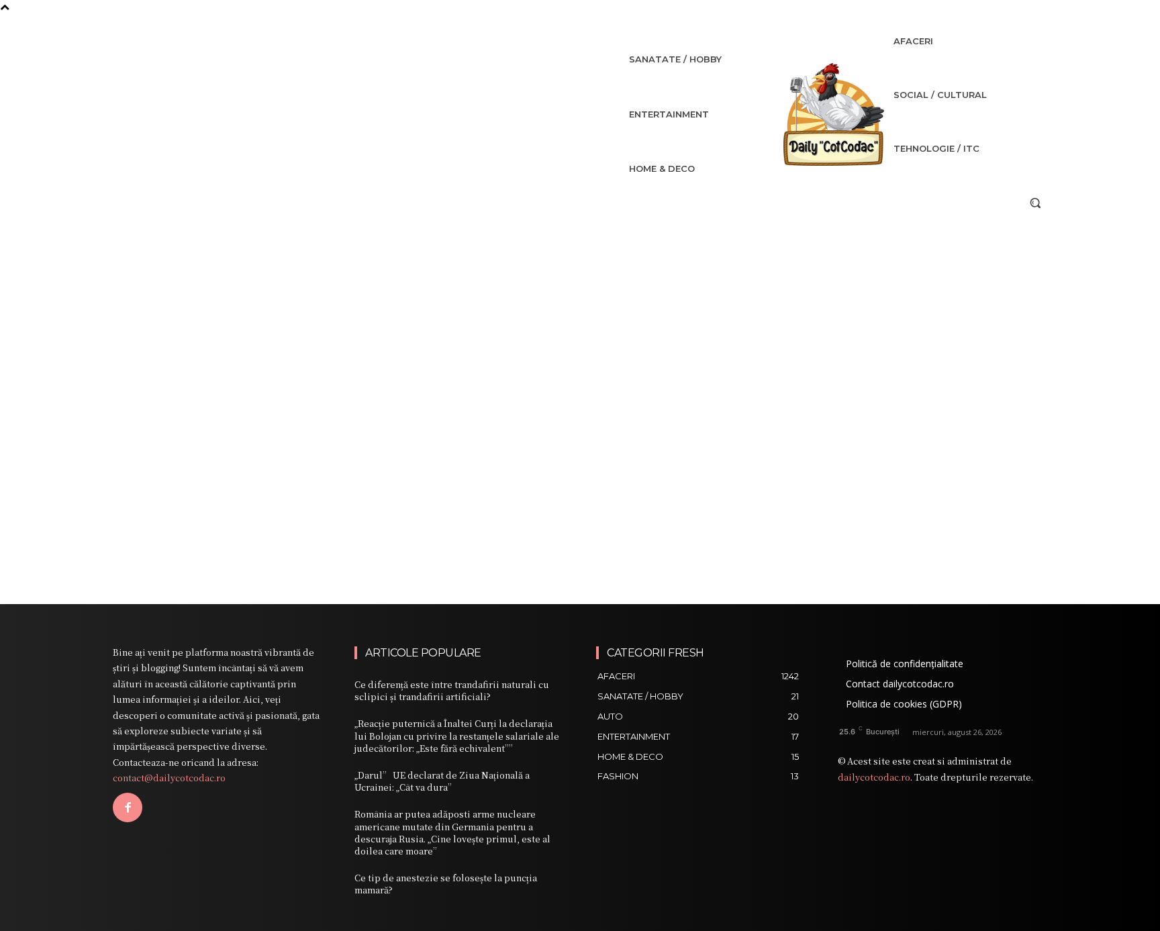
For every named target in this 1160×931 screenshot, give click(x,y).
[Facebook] (127, 807)
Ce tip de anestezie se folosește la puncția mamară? (445, 883)
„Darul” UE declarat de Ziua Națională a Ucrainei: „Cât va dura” (442, 781)
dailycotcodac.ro (874, 777)
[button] (1035, 203)
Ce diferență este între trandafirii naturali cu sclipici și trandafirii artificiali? (451, 690)
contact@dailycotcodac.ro (169, 777)
